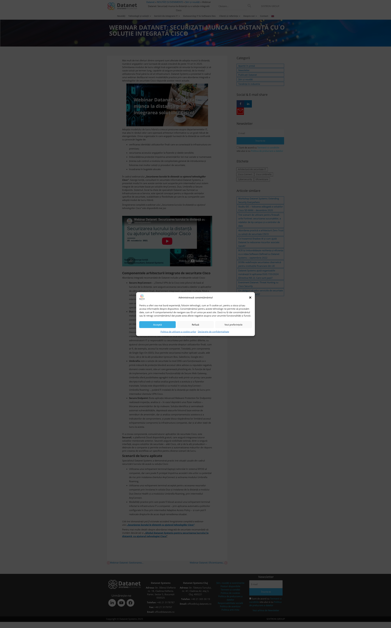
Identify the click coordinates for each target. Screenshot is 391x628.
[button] (250, 297)
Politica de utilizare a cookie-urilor (178, 331)
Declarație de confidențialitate (213, 331)
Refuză (195, 324)
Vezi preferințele (234, 324)
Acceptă (157, 324)
